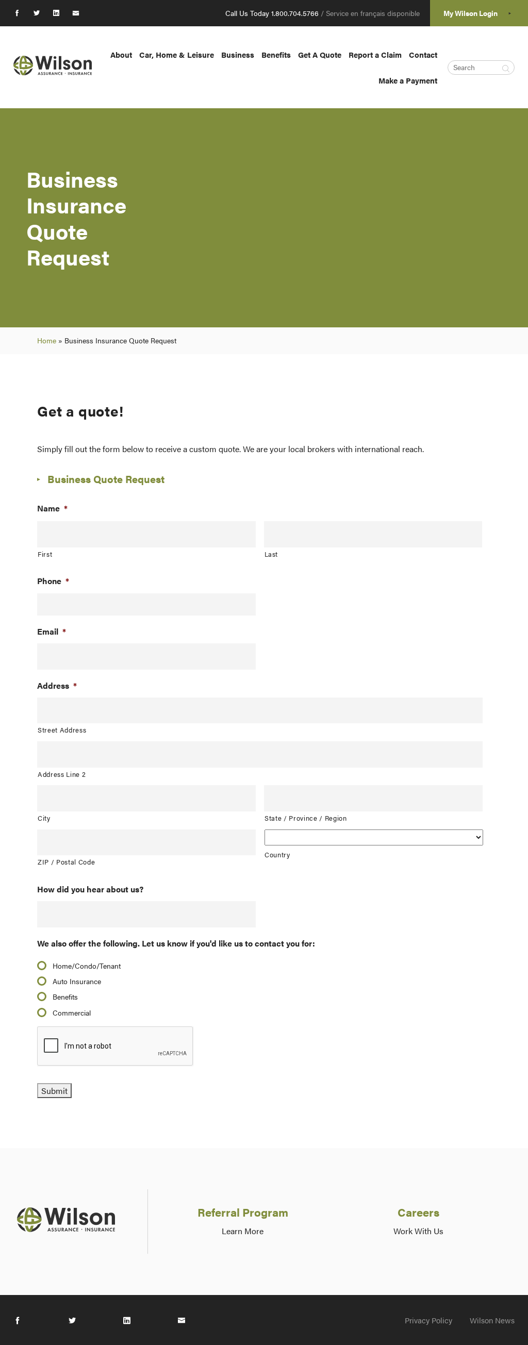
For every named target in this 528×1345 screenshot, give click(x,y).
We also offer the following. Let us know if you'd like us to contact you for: (176, 943)
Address (57, 685)
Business (237, 54)
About (121, 54)
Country (277, 854)
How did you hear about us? (90, 889)
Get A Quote (319, 54)
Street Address (62, 730)
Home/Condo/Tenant (87, 965)
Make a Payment (407, 80)
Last (271, 554)
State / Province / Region (306, 818)
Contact (423, 54)
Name (52, 508)
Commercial (72, 1012)
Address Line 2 (62, 774)
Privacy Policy (428, 1320)
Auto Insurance (77, 981)
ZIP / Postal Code (66, 862)
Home (46, 340)
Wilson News (492, 1320)
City (44, 818)
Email (51, 631)
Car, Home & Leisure (176, 54)
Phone (53, 581)
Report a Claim (375, 54)
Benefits (276, 54)
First (45, 554)
